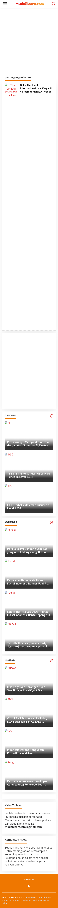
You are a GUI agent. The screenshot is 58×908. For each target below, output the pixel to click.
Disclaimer (26, 900)
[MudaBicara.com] (29, 3)
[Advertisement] (29, 42)
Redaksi (30, 897)
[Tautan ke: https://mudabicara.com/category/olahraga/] (52, 523)
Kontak (38, 897)
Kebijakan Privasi (10, 900)
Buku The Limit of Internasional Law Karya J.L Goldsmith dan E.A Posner (36, 88)
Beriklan (48, 897)
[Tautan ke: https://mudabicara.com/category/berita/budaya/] (52, 661)
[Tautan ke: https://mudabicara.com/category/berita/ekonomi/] (52, 416)
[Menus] (5, 4)
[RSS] (29, 886)
